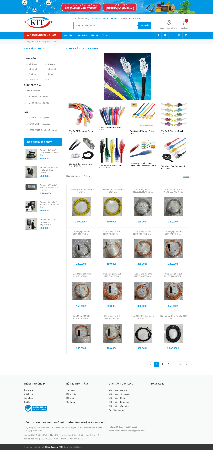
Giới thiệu (68, 35)
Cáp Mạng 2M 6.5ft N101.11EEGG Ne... (81, 232)
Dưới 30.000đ (33, 90)
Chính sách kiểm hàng (119, 406)
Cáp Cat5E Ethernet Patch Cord (81, 132)
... (174, 364)
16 (180, 364)
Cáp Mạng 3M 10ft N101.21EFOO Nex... (143, 232)
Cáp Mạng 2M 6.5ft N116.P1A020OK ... (82, 317)
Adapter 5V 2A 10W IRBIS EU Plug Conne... (49, 169)
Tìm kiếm (70, 390)
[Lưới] (184, 177)
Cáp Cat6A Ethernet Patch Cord (142, 132)
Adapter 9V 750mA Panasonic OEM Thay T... (50, 204)
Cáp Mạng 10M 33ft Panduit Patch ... (82, 190)
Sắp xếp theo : (73, 176)
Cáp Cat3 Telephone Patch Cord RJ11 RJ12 (81, 165)
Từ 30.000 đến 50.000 (37, 97)
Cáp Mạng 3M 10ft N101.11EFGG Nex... (173, 190)
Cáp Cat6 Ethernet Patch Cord (110, 128)
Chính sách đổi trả (117, 398)
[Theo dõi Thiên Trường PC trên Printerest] (186, 35)
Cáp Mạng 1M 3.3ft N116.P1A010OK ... (82, 275)
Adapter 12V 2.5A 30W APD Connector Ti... (49, 152)
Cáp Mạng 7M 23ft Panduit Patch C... (112, 190)
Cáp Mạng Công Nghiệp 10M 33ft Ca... (173, 317)
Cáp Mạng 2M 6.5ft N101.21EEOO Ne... (173, 232)
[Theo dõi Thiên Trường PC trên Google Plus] (172, 35)
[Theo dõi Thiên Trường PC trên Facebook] (158, 35)
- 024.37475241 (110, 18)
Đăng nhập (164, 28)
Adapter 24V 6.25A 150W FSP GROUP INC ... (49, 187)
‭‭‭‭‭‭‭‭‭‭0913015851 (135, 18)
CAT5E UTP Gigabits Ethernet (43, 130)
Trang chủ (28, 390)
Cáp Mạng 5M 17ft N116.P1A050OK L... (173, 275)
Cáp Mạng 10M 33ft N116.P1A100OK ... (112, 275)
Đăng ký (174, 28)
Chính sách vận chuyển (119, 394)
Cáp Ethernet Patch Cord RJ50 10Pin (110, 166)
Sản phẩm (82, 35)
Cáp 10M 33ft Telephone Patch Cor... (143, 317)
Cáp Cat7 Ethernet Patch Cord (172, 132)
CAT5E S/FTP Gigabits (39, 124)
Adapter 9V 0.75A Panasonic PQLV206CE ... (48, 222)
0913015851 (97, 18)
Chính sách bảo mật (118, 390)
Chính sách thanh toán (119, 402)
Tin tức (105, 35)
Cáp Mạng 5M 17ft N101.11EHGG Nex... (143, 190)
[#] (106, 7)
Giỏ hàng (70, 402)
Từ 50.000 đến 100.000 (38, 103)
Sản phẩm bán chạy (39, 142)
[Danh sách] (187, 177)
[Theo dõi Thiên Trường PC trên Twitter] (165, 35)
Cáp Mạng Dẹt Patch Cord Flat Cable (173, 167)
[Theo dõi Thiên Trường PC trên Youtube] (179, 35)
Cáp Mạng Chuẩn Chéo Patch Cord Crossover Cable (143, 164)
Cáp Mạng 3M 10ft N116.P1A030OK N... (143, 275)
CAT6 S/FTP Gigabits (39, 118)
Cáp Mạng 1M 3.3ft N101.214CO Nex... (112, 232)
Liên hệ (94, 35)
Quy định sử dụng (117, 410)
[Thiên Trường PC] (38, 22)
